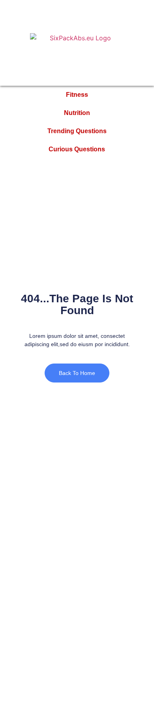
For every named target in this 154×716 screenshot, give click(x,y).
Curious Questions (77, 149)
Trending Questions (77, 131)
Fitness (77, 94)
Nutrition (77, 112)
